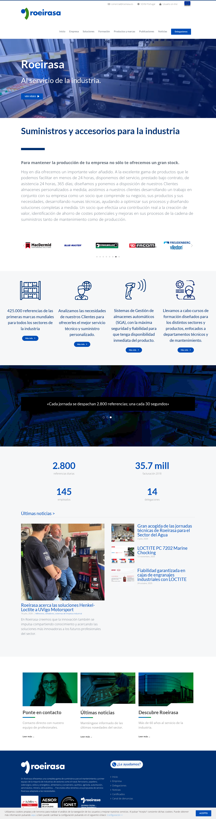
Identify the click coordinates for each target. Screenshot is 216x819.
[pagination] (104, 423)
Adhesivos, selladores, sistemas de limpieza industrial (58, 619)
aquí (33, 814)
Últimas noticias (97, 718)
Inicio (115, 782)
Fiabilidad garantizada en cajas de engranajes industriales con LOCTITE (162, 581)
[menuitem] (120, 3)
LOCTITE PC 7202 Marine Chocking (162, 556)
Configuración (114, 814)
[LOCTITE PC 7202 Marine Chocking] (122, 561)
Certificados (118, 800)
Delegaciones (119, 791)
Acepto (203, 813)
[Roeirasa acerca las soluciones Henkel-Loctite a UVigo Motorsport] (63, 567)
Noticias (116, 796)
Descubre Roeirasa (158, 718)
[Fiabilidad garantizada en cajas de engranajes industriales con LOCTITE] (122, 583)
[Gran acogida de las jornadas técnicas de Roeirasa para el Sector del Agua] (122, 538)
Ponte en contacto (42, 718)
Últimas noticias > (38, 519)
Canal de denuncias (122, 804)
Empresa (117, 787)
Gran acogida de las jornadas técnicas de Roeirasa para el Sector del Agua (164, 536)
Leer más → (28, 742)
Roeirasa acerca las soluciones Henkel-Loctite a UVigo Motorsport (58, 613)
